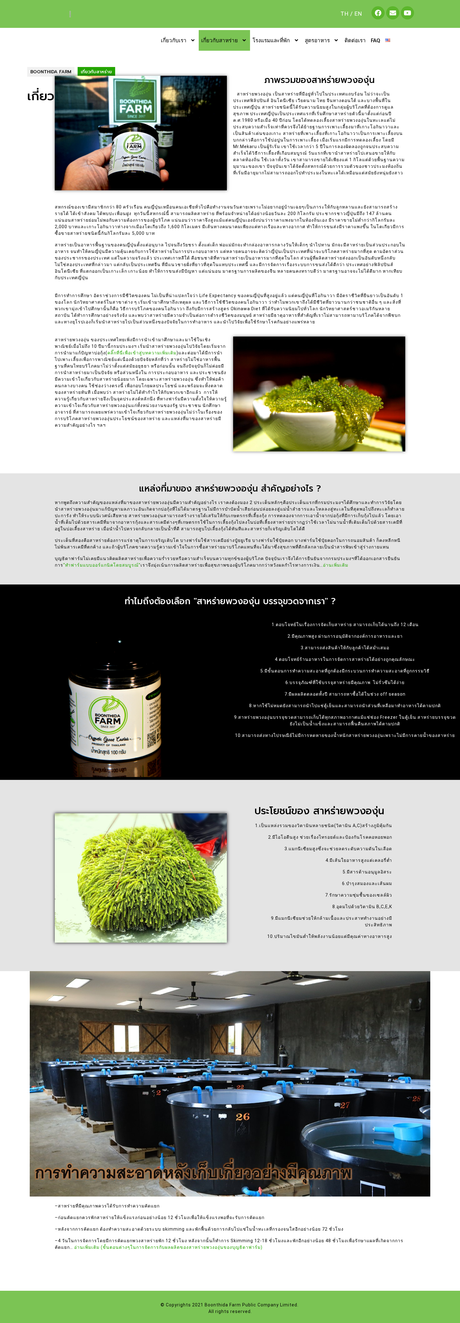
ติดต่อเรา (355, 40)
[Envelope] (392, 12)
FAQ (375, 40)
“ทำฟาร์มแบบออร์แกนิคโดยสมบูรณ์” (102, 565)
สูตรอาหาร (317, 40)
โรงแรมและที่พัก (271, 40)
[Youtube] (407, 12)
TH (344, 13)
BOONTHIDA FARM (50, 72)
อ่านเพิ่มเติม (335, 565)
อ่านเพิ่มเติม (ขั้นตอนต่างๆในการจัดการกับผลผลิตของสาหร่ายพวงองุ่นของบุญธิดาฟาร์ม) (168, 1247)
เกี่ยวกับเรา (174, 40)
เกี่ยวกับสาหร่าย (219, 40)
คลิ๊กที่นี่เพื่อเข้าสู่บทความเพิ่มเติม (141, 352)
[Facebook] (378, 12)
